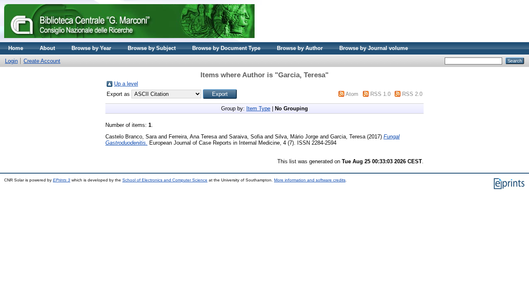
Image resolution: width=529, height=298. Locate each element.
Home (15, 48)
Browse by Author (300, 48)
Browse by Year (91, 48)
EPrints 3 (61, 180)
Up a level (126, 84)
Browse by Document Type (226, 48)
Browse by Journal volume (373, 48)
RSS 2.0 (412, 94)
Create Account (42, 61)
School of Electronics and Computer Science (164, 180)
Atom (352, 94)
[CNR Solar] (129, 40)
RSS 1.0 (380, 94)
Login (11, 61)
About (47, 48)
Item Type (258, 108)
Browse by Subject (152, 48)
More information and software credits (310, 180)
